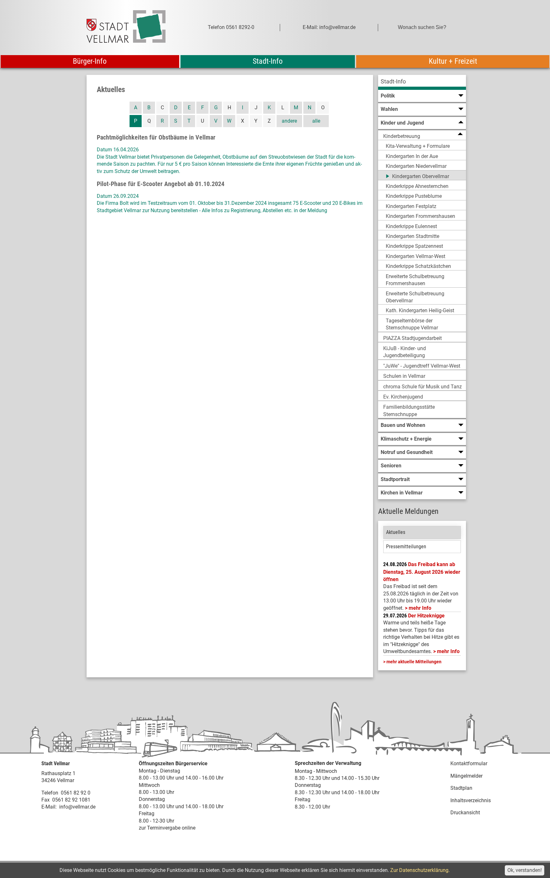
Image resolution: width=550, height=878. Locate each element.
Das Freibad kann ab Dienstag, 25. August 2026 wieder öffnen (421, 571)
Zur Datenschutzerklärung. (420, 870)
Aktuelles (395, 532)
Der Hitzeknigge (426, 616)
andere (289, 121)
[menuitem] (422, 82)
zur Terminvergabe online (167, 828)
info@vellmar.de (77, 807)
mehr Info (420, 608)
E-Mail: (49, 807)
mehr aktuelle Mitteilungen (413, 661)
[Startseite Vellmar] (133, 27)
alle (316, 121)
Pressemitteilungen (406, 546)
